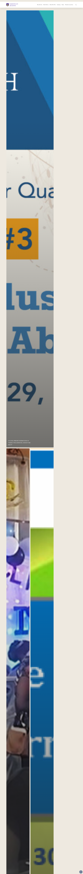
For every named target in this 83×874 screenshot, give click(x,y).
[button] (80, 871)
